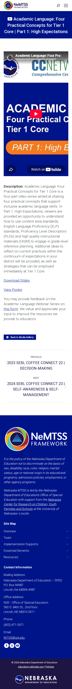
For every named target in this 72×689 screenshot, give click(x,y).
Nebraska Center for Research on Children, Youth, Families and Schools (32, 504)
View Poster (13, 290)
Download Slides (17, 280)
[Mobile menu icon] (66, 5)
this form (11, 309)
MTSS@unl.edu (14, 637)
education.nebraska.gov (31, 666)
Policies (50, 666)
